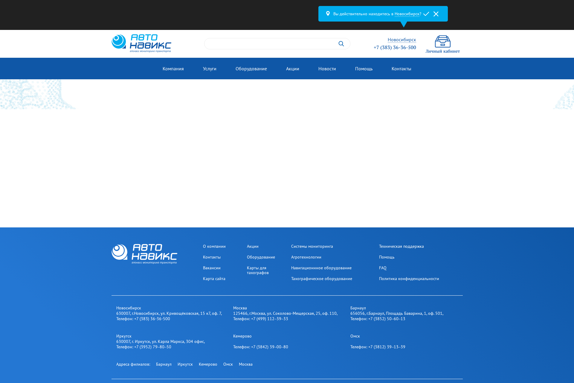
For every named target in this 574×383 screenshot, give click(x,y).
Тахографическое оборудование (321, 278)
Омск (228, 364)
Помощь (364, 69)
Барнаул (164, 364)
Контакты (401, 69)
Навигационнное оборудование (321, 267)
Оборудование (251, 69)
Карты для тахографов (258, 270)
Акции (292, 69)
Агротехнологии (306, 257)
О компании (214, 246)
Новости (327, 69)
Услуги (209, 69)
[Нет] (436, 13)
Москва (246, 364)
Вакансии (212, 267)
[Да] (426, 13)
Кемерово (208, 364)
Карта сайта (214, 278)
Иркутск (185, 364)
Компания (173, 69)
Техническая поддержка (401, 246)
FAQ (383, 267)
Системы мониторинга (312, 246)
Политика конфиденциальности (409, 278)
